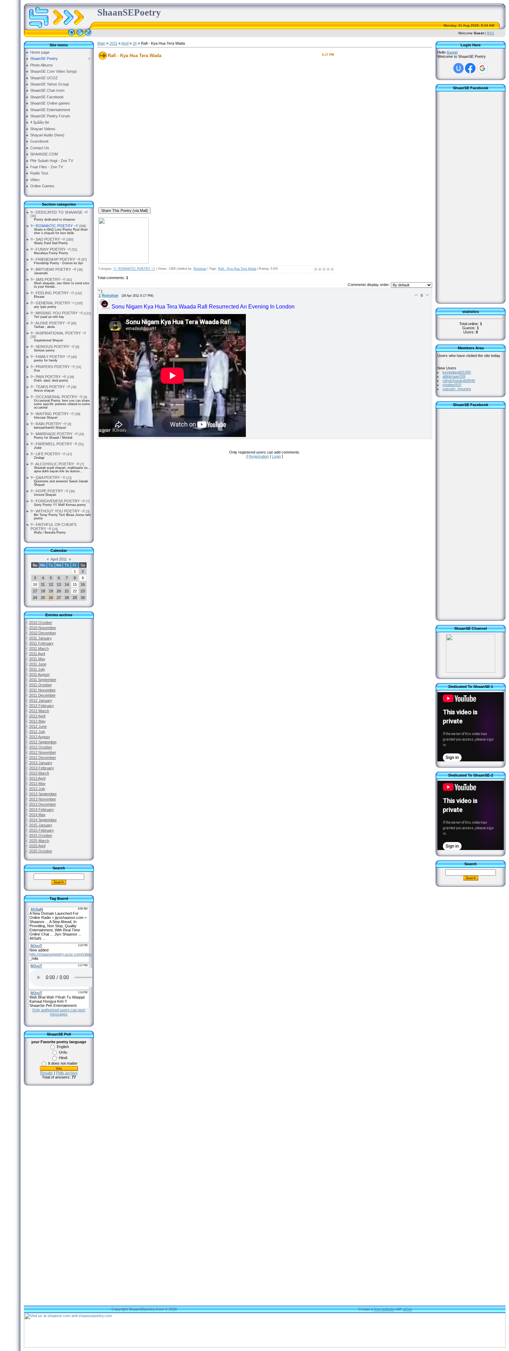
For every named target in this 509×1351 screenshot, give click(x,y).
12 (51, 584)
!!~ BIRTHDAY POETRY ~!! (53, 269)
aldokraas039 (454, 376)
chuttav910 (452, 385)
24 (35, 598)
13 (59, 584)
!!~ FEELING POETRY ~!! (52, 293)
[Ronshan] (105, 307)
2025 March (39, 841)
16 (83, 584)
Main (101, 43)
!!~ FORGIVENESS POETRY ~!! (57, 501)
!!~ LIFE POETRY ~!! (47, 454)
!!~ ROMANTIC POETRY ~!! (54, 226)
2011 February (41, 643)
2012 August (39, 737)
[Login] (88, 36)
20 (59, 591)
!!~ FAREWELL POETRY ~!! (53, 444)
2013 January (40, 763)
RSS (490, 33)
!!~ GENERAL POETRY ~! (52, 303)
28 (67, 598)
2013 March (39, 773)
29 (75, 598)
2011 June (37, 664)
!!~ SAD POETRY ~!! (47, 239)
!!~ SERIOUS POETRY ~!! (52, 347)
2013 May (37, 783)
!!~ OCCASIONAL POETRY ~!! (56, 397)
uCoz (407, 1309)
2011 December (42, 695)
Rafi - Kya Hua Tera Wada (237, 268)
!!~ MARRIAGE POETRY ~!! (54, 434)
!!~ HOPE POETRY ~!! (49, 491)
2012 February (41, 706)
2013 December (42, 804)
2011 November (42, 690)
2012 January (40, 700)
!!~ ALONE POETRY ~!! (50, 323)
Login (276, 456)
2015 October (40, 835)
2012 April (37, 716)
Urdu (63, 1052)
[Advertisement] (58, 1202)
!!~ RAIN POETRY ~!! (48, 424)
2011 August (39, 674)
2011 (113, 43)
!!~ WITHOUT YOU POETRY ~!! (57, 511)
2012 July (37, 732)
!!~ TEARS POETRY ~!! (50, 387)
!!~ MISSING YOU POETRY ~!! (56, 313)
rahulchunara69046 (459, 380)
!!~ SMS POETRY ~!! (47, 279)
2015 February (41, 830)
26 (51, 598)
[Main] (71, 36)
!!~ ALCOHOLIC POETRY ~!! (54, 464)
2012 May (37, 721)
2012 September (43, 742)
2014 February (41, 809)
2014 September (43, 820)
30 (83, 598)
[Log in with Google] (482, 68)
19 (51, 591)
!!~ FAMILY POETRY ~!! (50, 357)
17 (35, 591)
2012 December (42, 757)
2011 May (37, 659)
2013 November (42, 799)
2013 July (37, 789)
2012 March (39, 711)
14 (67, 584)
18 (43, 591)
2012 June (38, 726)
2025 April (37, 846)
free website (384, 1309)
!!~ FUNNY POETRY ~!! (50, 249)
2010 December (42, 633)
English (63, 1047)
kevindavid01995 (457, 372)
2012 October (40, 747)
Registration (259, 456)
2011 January (40, 638)
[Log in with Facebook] (470, 68)
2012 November (42, 752)
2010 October (40, 622)
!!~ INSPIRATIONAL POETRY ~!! (58, 333)
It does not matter (63, 1063)
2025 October (40, 851)
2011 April (37, 654)
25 (43, 598)
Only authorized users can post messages (58, 1012)
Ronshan (200, 268)
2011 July (37, 669)
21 (67, 591)
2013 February (41, 768)
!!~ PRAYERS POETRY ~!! (52, 367)
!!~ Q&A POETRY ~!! (47, 477)
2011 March (39, 648)
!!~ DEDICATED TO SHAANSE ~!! (59, 212)
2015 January (40, 825)
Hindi (63, 1058)
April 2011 (59, 559)
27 (59, 598)
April (124, 43)
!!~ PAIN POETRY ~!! (48, 377)
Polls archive (67, 1073)
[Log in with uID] (458, 68)
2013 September (43, 794)
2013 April (37, 778)
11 (43, 584)
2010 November (42, 628)
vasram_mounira (457, 389)
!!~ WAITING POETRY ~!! (52, 414)
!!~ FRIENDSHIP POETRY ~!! (55, 259)
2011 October (40, 685)
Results (46, 1073)
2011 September (42, 680)
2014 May (37, 815)
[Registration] (80, 36)
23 (83, 591)
